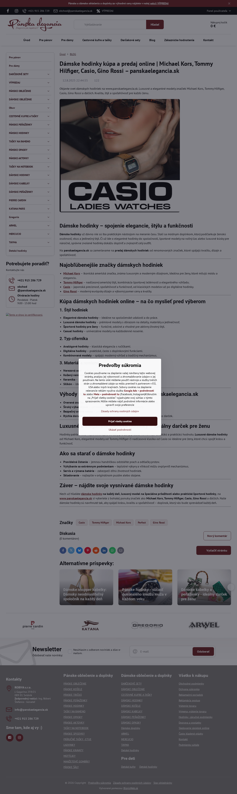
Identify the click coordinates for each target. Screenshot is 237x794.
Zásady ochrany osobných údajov (120, 411)
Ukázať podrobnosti (120, 429)
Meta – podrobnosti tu (107, 394)
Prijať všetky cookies (120, 421)
